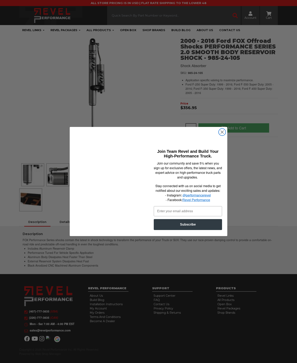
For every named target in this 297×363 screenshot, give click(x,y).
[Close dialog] (222, 132)
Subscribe (188, 224)
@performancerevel (197, 195)
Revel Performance (196, 199)
